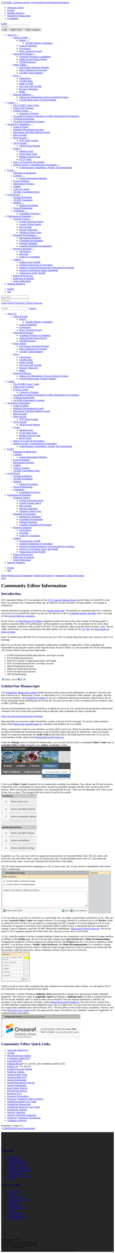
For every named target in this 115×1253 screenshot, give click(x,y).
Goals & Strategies (28, 45)
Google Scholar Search (30, 224)
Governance (25, 48)
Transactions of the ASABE (32, 273)
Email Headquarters (25, 1128)
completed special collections (83, 613)
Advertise (23, 254)
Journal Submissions (17, 1085)
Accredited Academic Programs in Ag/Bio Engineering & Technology (46, 116)
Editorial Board (14, 1063)
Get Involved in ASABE (19, 1176)
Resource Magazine (28, 89)
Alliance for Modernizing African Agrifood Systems (43, 97)
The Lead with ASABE (30, 86)
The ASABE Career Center (26, 105)
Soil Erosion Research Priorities (34, 67)
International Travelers (23, 183)
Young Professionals (22, 208)
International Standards (30, 238)
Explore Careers (20, 110)
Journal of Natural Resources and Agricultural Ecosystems (46, 267)
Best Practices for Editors (30, 621)
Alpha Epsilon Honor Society (33, 59)
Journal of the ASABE (30, 262)
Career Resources (15, 1173)
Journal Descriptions (17, 1080)
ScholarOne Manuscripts (19, 15)
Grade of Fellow (21, 127)
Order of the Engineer (23, 108)
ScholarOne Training (35, 698)
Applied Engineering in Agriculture (36, 265)
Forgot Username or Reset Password (24, 303)
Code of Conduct (21, 189)
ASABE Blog (25, 81)
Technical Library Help (30, 232)
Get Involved (13, 194)
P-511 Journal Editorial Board (62, 600)
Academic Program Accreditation (35, 56)
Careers (10, 102)
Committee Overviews (29, 213)
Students (17, 202)
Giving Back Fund (28, 154)
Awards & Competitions (18, 124)
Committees (12, 18)
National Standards (28, 243)
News (16, 75)
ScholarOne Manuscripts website (21, 692)
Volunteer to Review (17, 1120)
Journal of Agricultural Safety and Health (38, 270)
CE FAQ (86, 629)
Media (22, 91)
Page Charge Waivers (17, 1088)
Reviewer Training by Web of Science (25, 1099)
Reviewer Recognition (17, 1096)
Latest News (25, 78)
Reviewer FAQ (14, 1093)
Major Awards (20, 135)
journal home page (56, 610)
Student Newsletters (28, 205)
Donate (10, 289)
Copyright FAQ (14, 1061)
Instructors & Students (23, 278)
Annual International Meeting (33, 178)
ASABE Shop (14, 1191)
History (22, 40)
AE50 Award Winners (29, 146)
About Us (11, 35)
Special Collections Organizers (21, 1115)
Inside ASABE (26, 83)
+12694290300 (8, 1128)
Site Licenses (25, 227)
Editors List (12, 1066)
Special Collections (28, 229)
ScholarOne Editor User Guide (21, 1101)
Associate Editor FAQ (17, 1050)
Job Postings (25, 251)
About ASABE (20, 37)
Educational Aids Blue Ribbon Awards (31, 132)
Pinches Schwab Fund (29, 156)
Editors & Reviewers (23, 275)
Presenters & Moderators (25, 173)
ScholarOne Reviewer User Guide (23, 1107)
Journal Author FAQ (17, 1077)
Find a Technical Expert (30, 51)
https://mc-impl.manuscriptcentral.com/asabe (22, 716)
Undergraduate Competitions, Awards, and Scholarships (45, 167)
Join (9, 291)
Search (32, 308)
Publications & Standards (19, 216)
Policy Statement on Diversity (33, 70)
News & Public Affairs (18, 1162)
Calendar (17, 175)
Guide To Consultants (29, 256)
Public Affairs (19, 64)
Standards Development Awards (28, 129)
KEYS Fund (25, 159)
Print (3, 578)
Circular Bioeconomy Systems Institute (37, 100)
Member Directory (16, 13)
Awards (11, 1053)
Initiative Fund (26, 151)
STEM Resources (27, 62)
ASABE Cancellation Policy (26, 192)
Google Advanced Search (31, 221)
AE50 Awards (20, 143)
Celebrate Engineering (23, 119)
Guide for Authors (15, 1072)
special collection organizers (21, 616)
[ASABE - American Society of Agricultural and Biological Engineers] (35, 2)
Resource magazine (22, 248)
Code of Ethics (14, 1218)
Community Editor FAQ (18, 1058)
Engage (10, 10)
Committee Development (31, 240)
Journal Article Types (17, 1074)
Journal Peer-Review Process (21, 1082)
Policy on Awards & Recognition (28, 162)
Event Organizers (21, 181)
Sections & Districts (22, 197)
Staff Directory (14, 1205)
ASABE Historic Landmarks (39, 43)
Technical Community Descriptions (24, 1118)
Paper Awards (19, 137)
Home (4, 575)
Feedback (11, 1178)
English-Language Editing (19, 1069)
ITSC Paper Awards (28, 140)
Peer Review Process (17, 1090)
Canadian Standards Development (35, 246)
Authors (17, 186)
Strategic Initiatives (22, 94)
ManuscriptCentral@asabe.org (27, 724)
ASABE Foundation (23, 200)
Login (4, 23)
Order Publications (22, 281)
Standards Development (24, 235)
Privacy (10, 1210)
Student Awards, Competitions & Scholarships (35, 165)
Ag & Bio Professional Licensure (29, 121)
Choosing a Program (29, 113)
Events (10, 170)
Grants (16, 148)
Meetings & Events (16, 1165)
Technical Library (15, 7)
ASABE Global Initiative (31, 73)
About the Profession (23, 54)
